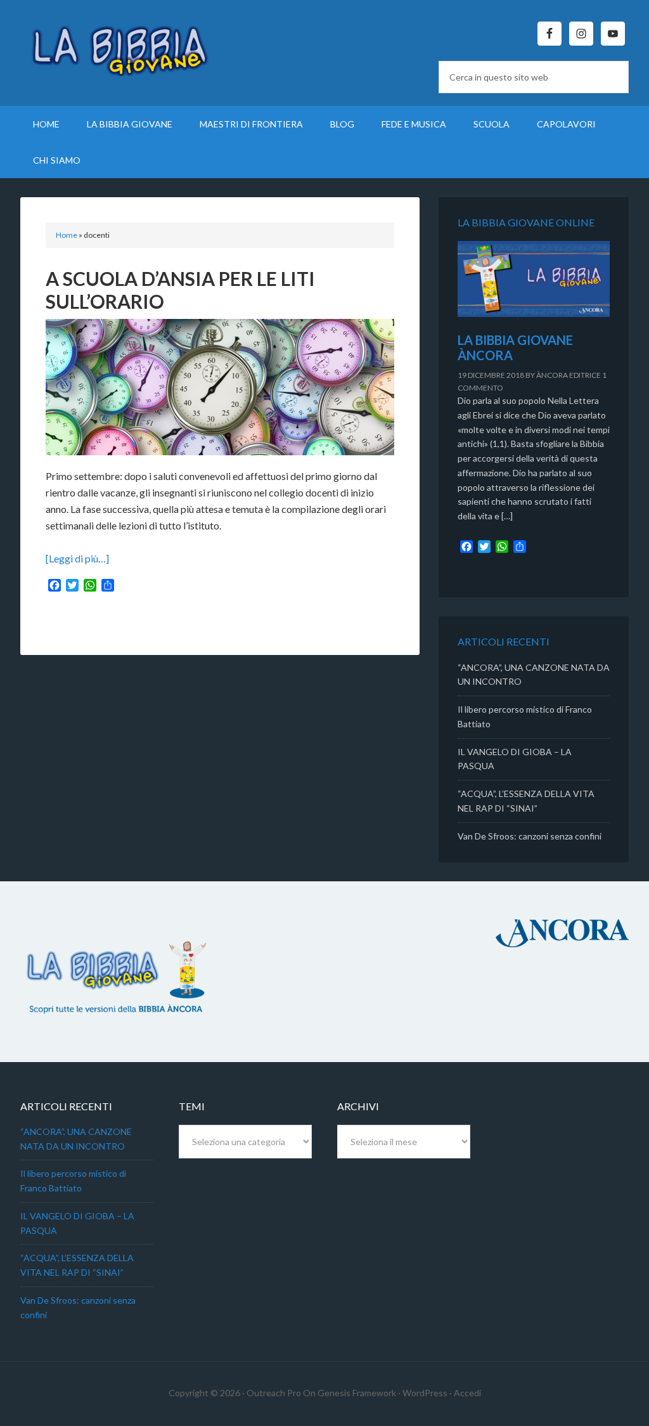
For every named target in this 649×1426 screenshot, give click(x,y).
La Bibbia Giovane (128, 44)
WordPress (424, 1392)
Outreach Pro (274, 1392)
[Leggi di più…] (77, 558)
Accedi (467, 1392)
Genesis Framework (357, 1392)
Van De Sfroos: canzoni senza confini (529, 836)
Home (66, 235)
